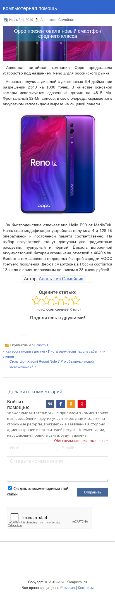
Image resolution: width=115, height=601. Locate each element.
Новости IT (42, 345)
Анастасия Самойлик (61, 278)
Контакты (86, 587)
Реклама (67, 587)
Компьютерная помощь (30, 7)
